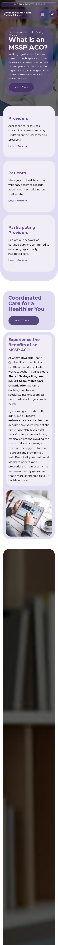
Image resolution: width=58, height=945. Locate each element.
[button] (42, 14)
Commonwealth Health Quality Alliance (18, 14)
